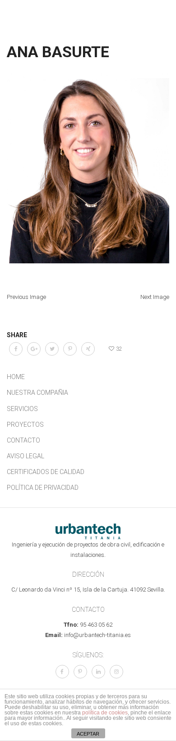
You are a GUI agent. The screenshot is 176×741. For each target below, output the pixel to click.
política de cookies (105, 712)
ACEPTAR (88, 733)
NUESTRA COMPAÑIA (37, 392)
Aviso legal (25, 456)
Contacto (23, 440)
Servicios (22, 408)
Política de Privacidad (43, 487)
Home (16, 376)
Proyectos (25, 424)
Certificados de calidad (45, 471)
